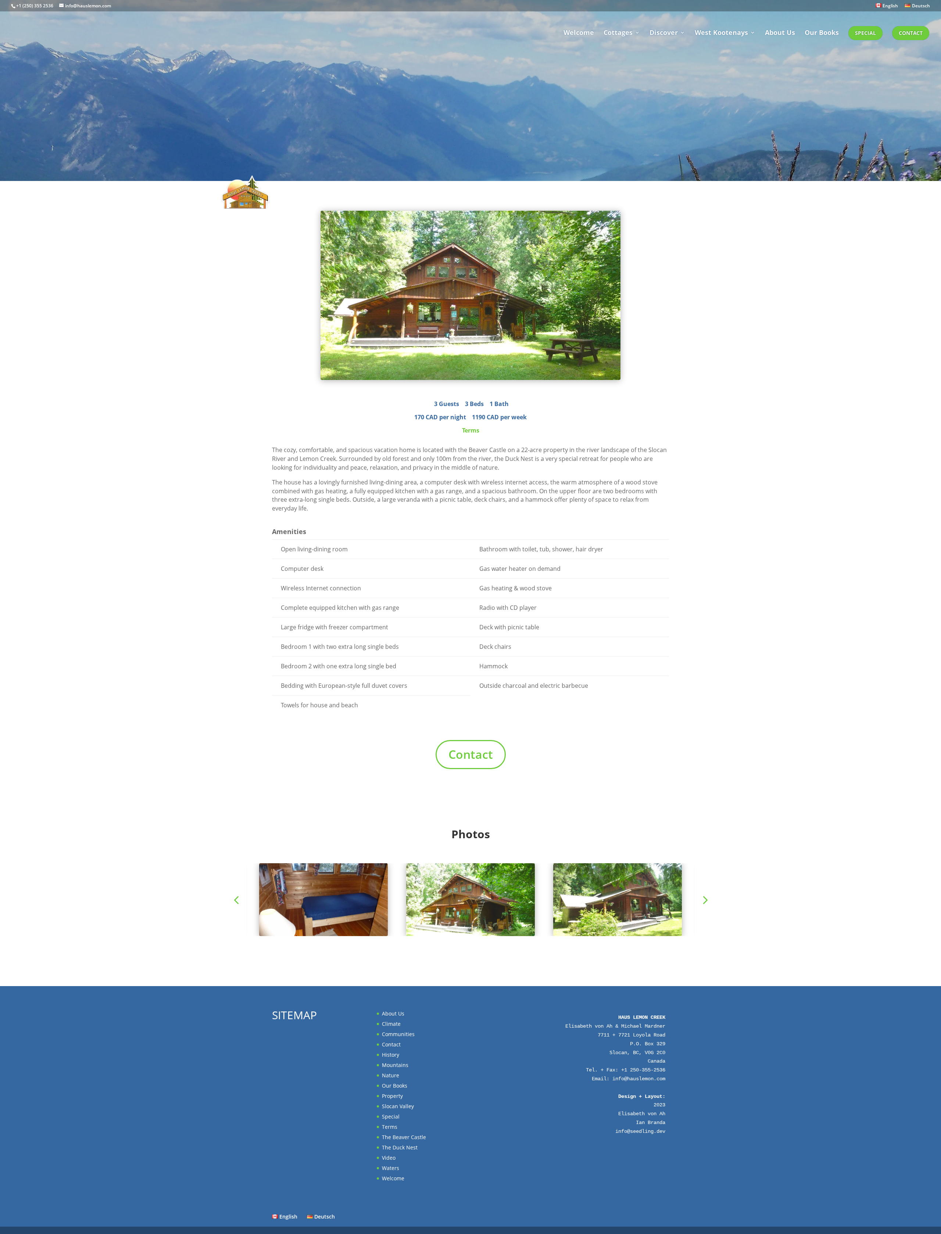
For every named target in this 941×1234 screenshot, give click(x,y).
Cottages (618, 33)
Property (392, 1095)
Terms (470, 430)
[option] (470, 899)
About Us (780, 33)
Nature (390, 1075)
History (390, 1054)
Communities (398, 1034)
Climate (391, 1023)
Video (389, 1157)
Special (865, 32)
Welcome (578, 33)
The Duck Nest (400, 1147)
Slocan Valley (398, 1106)
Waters (390, 1167)
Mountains (395, 1064)
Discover (664, 33)
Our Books (822, 33)
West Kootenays (721, 33)
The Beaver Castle (404, 1137)
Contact (911, 32)
